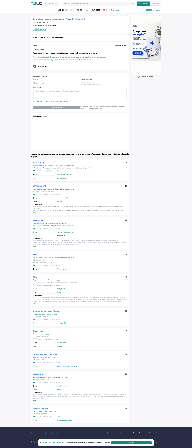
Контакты (142, 433)
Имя (35, 79)
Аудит (35, 57)
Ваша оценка (86, 79)
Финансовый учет (85, 60)
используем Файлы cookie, (52, 442)
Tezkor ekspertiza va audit (45, 354)
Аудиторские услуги (40, 223)
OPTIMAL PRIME (40, 408)
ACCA (40, 57)
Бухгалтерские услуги (63, 165)
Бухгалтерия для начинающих (70, 57)
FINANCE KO (38, 374)
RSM (35, 277)
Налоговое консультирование (44, 165)
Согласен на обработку (52, 101)
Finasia (36, 254)
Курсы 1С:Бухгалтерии (51, 57)
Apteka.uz (42, 433)
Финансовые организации (42, 377)
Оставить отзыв (56, 107)
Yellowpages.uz (57, 433)
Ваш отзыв (37, 88)
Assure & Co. (38, 163)
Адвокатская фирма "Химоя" (47, 311)
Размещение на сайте (127, 433)
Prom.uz (48, 433)
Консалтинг (52, 280)
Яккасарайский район (50, 168)
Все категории (112, 433)
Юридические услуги (40, 314)
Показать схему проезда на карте (48, 171)
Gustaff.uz (38, 331)
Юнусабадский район (50, 225)
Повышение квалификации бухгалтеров (46, 60)
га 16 (88, 168)
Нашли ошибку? (42, 66)
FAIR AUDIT (38, 220)
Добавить (144, 3)
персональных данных (60, 101)
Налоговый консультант (69, 60)
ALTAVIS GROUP (40, 186)
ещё (72, 165)
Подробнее (115, 10)
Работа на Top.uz (155, 433)
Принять (131, 442)
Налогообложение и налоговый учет (94, 57)
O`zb (157, 3)
